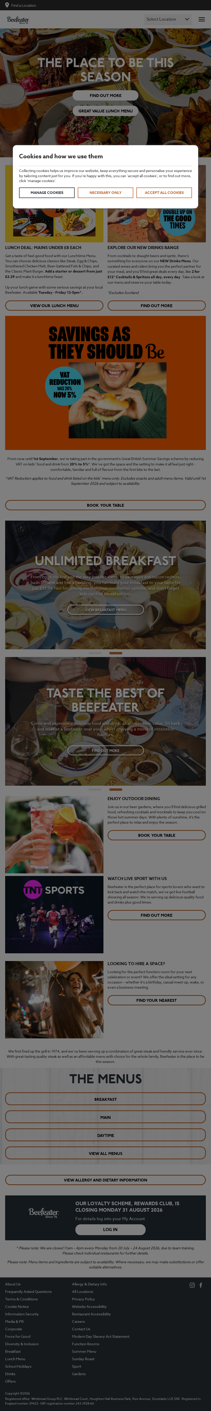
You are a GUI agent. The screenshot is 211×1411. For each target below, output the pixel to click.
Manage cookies (47, 192)
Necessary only (106, 192)
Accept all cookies (164, 192)
